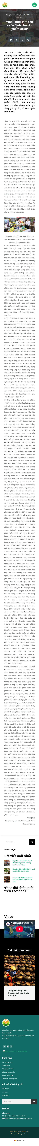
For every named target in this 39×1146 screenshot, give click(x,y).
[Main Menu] (34, 5)
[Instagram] (11, 1046)
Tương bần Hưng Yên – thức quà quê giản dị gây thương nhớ (22, 879)
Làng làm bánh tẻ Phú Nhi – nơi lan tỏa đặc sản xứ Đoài (24, 870)
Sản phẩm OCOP (22, 15)
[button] (10, 39)
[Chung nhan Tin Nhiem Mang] (15, 1051)
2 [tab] (18, 1003)
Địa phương (10, 15)
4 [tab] (23, 1003)
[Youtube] (8, 1046)
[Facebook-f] (4, 1046)
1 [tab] (16, 1003)
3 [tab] (21, 1003)
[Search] (32, 842)
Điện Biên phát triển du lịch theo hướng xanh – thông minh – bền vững (22, 863)
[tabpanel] (19, 977)
